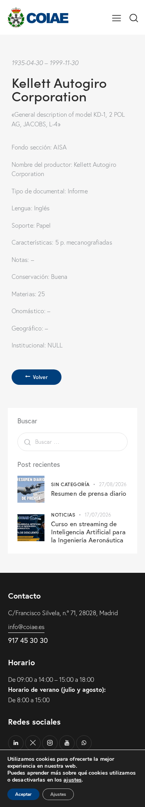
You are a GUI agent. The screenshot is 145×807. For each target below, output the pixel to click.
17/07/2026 (98, 515)
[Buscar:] (72, 441)
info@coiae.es (26, 627)
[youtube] (67, 743)
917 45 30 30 (28, 640)
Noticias (63, 514)
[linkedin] (16, 743)
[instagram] (50, 743)
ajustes (72, 780)
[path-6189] (33, 743)
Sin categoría (70, 484)
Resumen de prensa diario (88, 493)
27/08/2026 (112, 484)
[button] (116, 17)
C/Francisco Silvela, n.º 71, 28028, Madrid (63, 613)
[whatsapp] (84, 743)
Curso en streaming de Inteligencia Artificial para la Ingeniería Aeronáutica (88, 532)
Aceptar (23, 794)
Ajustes (58, 794)
